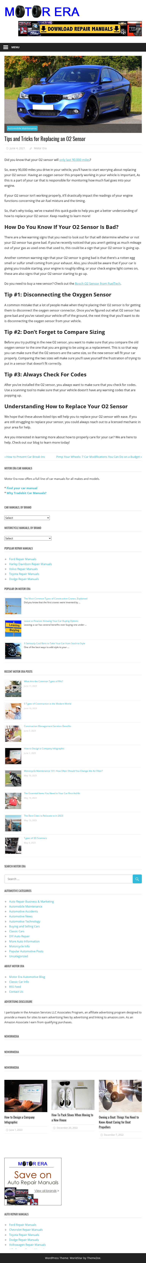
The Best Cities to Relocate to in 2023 (43, 815)
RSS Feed (15, 987)
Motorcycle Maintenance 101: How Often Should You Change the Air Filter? (63, 771)
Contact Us (16, 991)
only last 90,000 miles (74, 160)
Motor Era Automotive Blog (27, 977)
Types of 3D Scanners (35, 838)
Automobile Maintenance (22, 128)
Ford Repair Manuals (22, 559)
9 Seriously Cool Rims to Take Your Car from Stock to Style (54, 643)
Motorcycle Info (19, 946)
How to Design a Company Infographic (44, 748)
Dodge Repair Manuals (24, 579)
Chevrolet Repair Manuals (26, 1229)
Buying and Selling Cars (24, 926)
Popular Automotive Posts (26, 951)
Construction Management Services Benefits (47, 726)
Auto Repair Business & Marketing (31, 901)
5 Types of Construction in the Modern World (47, 703)
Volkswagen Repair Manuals (27, 1244)
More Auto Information (24, 941)
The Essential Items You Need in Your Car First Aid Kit (52, 793)
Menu (15, 47)
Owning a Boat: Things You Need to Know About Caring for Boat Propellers (119, 1122)
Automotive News (21, 916)
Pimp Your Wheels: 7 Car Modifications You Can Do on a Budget (98, 457)
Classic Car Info (19, 982)
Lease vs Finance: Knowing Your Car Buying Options (51, 621)
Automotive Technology (24, 921)
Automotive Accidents (23, 911)
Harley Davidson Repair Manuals (30, 564)
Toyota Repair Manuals (24, 574)
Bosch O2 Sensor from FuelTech (98, 283)
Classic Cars (16, 931)
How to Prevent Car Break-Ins (25, 457)
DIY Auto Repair (19, 936)
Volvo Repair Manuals (23, 569)
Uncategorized (18, 956)
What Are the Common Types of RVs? (43, 681)
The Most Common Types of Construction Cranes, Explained (55, 598)
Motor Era (40, 148)
